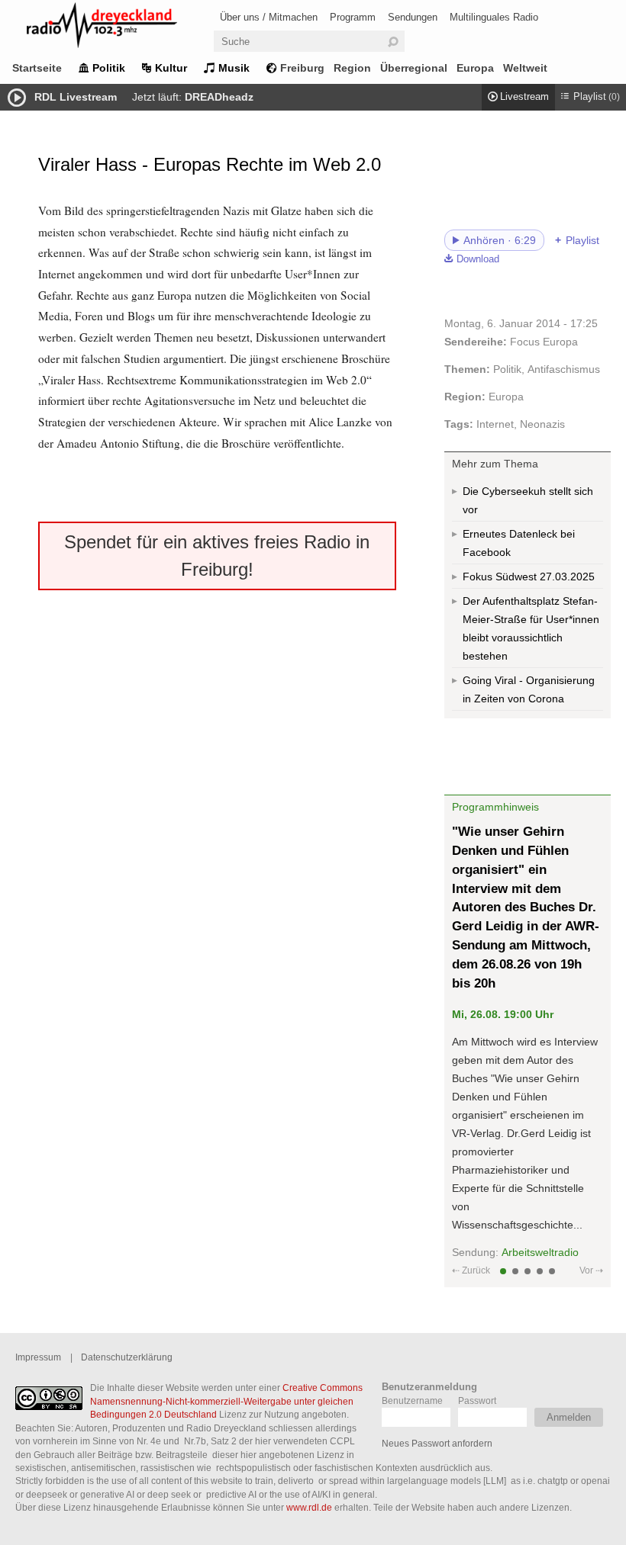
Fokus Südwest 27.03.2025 (529, 576)
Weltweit (525, 68)
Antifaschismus (564, 369)
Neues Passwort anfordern (437, 1443)
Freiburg (302, 68)
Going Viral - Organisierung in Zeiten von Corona (529, 689)
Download (478, 259)
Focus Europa (544, 342)
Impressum (38, 1357)
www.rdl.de (309, 1507)
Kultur (171, 68)
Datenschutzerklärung (127, 1357)
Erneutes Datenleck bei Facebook (519, 543)
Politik (108, 68)
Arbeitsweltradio (540, 1252)
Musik (234, 68)
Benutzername (412, 1400)
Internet (495, 424)
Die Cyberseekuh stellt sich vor (528, 500)
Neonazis (542, 424)
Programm (353, 17)
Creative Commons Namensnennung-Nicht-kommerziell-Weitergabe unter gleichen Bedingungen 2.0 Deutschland (226, 1401)
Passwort (477, 1400)
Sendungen (412, 17)
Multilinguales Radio (494, 17)
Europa (475, 68)
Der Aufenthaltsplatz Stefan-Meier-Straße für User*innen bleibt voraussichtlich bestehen (531, 628)
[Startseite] (122, 27)
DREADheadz (219, 97)
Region (352, 68)
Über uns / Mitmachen (269, 17)
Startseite (37, 68)
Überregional (413, 68)
